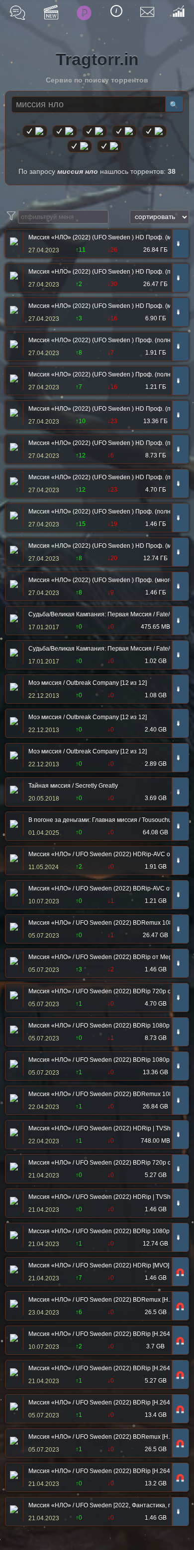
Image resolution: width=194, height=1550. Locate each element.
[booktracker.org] (154, 131)
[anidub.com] (94, 131)
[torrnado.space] (79, 146)
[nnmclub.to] (64, 131)
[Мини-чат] (17, 12)
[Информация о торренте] (12, 242)
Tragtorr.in (97, 59)
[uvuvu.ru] (124, 131)
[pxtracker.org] (109, 146)
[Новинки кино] (51, 12)
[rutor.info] (34, 131)
